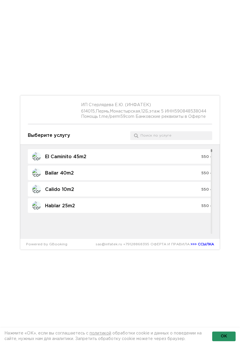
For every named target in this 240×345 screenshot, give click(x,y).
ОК (224, 336)
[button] (122, 156)
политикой (100, 333)
